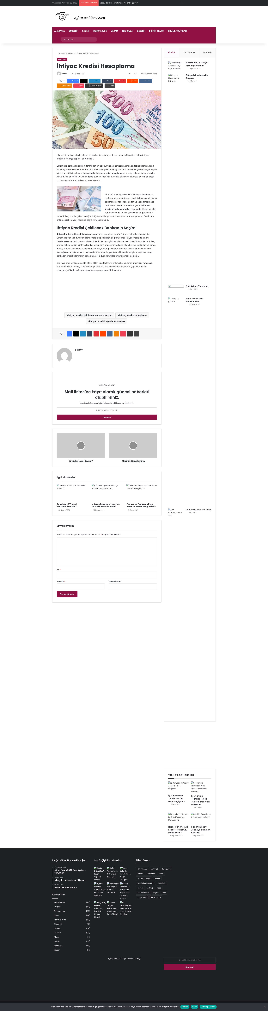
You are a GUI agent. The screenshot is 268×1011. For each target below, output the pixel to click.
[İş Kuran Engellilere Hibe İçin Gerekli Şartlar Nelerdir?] (107, 492)
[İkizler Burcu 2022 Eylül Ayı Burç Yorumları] (176, 66)
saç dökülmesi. (143, 893)
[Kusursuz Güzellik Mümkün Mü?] (176, 401)
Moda (56, 937)
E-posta (61, 581)
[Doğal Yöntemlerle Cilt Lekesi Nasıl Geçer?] (113, 872)
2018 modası (143, 869)
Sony (164, 893)
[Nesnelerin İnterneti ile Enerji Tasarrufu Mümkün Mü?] (178, 818)
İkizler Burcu (156, 897)
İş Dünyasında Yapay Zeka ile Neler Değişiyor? (176, 798)
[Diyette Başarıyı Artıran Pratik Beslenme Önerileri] (100, 889)
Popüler (172, 52)
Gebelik (141, 31)
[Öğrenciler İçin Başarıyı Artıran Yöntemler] (113, 888)
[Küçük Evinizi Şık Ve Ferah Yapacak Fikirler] (100, 874)
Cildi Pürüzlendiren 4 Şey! (198, 509)
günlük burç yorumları (146, 883)
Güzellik (73, 31)
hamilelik (161, 883)
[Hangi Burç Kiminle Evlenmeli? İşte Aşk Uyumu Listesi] (100, 910)
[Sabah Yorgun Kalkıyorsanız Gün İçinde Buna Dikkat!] (113, 908)
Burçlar (57, 907)
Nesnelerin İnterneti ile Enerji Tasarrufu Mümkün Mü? (178, 829)
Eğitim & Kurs (156, 31)
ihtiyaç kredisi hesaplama (133, 315)
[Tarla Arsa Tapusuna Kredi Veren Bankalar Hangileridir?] (141, 492)
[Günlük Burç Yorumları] (176, 290)
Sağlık (85, 31)
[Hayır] (264, 1006)
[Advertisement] (190, 745)
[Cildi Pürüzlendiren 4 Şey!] (176, 612)
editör (64, 74)
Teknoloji (127, 31)
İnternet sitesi (115, 581)
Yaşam (114, 31)
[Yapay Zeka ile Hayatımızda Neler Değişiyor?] (126, 874)
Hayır (194, 1007)
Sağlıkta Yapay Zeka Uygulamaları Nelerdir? (200, 829)
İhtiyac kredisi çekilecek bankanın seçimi (90, 315)
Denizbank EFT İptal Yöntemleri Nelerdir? (67, 505)
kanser (140, 888)
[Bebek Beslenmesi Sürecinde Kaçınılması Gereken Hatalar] (126, 891)
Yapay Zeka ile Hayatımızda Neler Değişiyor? (119, 3)
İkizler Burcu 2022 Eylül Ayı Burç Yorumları (197, 64)
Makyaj (150, 888)
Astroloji (154, 869)
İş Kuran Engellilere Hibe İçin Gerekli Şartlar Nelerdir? (106, 505)
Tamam (185, 1007)
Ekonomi (72, 53)
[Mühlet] (79, 16)
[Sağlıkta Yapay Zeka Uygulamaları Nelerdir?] (201, 818)
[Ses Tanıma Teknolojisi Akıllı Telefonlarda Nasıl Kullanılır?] (201, 787)
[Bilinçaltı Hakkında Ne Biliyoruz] (176, 178)
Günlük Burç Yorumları (197, 286)
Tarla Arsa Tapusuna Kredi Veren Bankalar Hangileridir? (141, 505)
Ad (59, 569)
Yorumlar (207, 52)
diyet (161, 874)
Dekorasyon (100, 31)
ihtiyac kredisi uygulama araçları (107, 321)
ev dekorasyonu (144, 878)
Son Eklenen (189, 52)
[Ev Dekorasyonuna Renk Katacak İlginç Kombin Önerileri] (126, 908)
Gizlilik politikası (177, 31)
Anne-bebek (59, 902)
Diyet (56, 915)
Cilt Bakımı (151, 874)
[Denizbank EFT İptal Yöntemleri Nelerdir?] (72, 492)
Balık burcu (166, 869)
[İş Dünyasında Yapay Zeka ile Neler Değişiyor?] (178, 787)
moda (159, 888)
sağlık (155, 893)
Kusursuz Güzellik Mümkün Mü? (195, 300)
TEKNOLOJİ (142, 897)
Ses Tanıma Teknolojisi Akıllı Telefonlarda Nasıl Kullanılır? (200, 800)
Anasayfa (59, 31)
